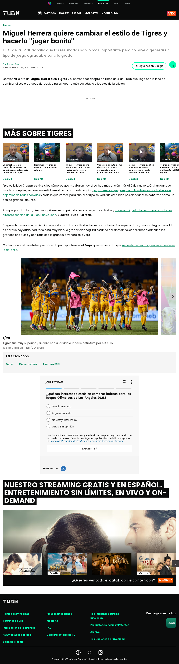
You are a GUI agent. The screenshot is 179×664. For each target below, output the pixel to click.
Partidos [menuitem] (50, 13)
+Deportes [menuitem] (92, 13)
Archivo (95, 632)
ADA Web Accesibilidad (17, 634)
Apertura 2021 (51, 364)
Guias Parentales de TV (61, 634)
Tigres (6, 25)
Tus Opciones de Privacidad (107, 639)
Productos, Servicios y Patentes (109, 625)
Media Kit (52, 620)
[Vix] (171, 13)
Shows (60, 3)
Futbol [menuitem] (76, 13)
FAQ (49, 627)
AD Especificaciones (59, 613)
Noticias (73, 3)
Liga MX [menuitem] (64, 13)
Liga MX (7, 179)
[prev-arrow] (3, 296)
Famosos (88, 3)
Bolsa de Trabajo (13, 641)
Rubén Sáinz (14, 64)
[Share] (172, 64)
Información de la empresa (19, 627)
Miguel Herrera (28, 364)
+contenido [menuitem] (110, 13)
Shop (127, 3)
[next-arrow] (172, 296)
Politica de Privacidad (16, 613)
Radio (116, 3)
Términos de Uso (13, 620)
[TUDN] (11, 13)
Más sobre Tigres (38, 133)
